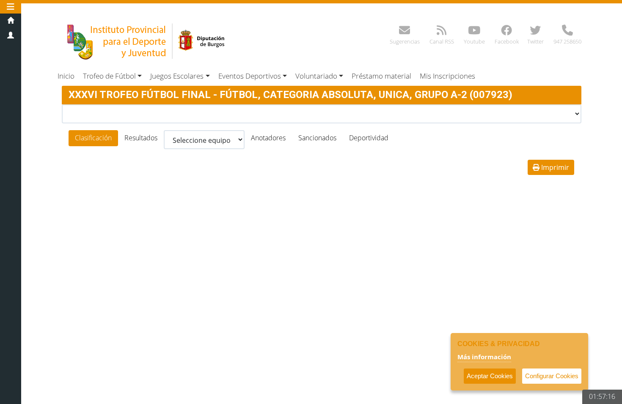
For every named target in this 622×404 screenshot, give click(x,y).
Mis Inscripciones (447, 76)
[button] (10, 6)
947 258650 (567, 41)
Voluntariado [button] (316, 76)
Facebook (507, 41)
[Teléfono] (567, 32)
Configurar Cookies (551, 375)
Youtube (474, 41)
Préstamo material (381, 76)
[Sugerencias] (404, 32)
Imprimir (554, 167)
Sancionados (317, 137)
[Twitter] (535, 32)
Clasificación (93, 137)
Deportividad (368, 137)
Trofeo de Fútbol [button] (109, 76)
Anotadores (268, 137)
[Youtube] (474, 32)
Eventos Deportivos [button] (249, 76)
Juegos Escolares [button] (177, 76)
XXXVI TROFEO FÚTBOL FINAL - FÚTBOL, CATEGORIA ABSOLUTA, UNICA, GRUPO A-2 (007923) (290, 95)
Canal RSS (441, 41)
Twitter (535, 41)
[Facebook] (506, 32)
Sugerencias (405, 41)
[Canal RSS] (441, 32)
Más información (484, 356)
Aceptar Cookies (490, 375)
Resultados (140, 137)
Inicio (66, 76)
